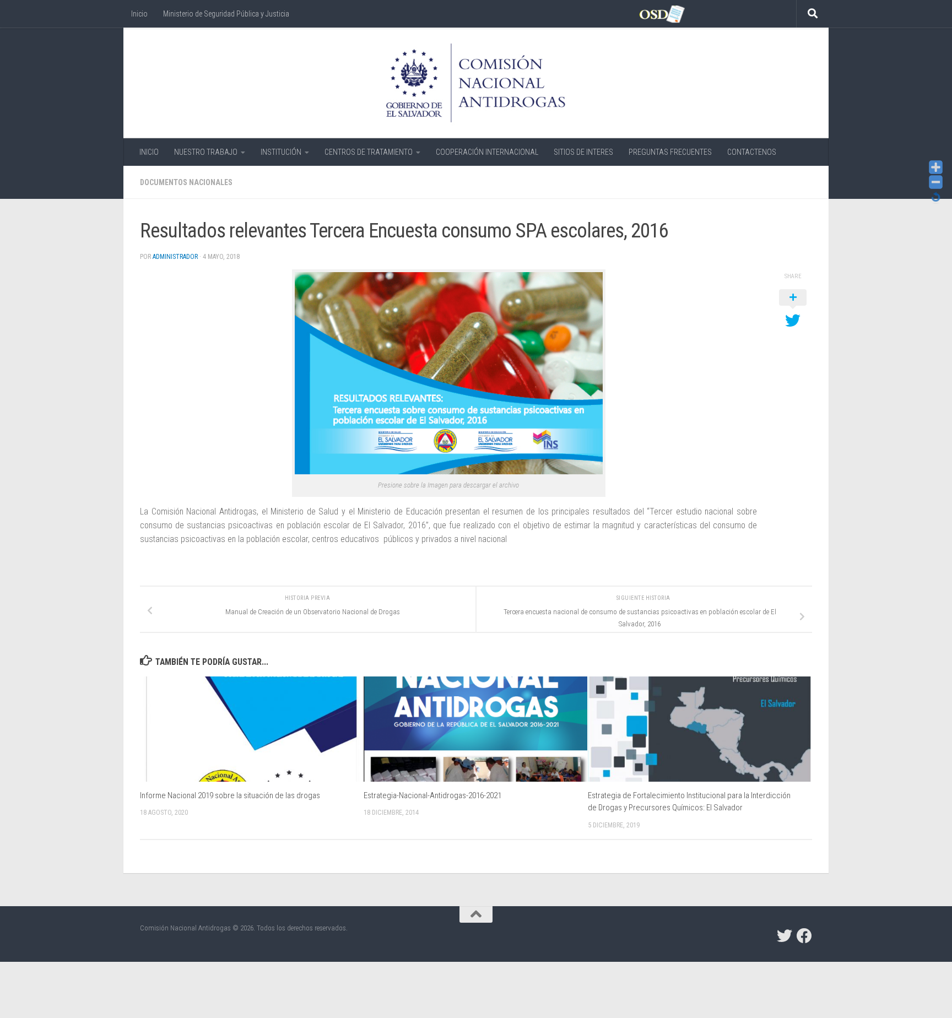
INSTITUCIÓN (281, 152)
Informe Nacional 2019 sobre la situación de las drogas (230, 795)
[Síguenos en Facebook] (804, 936)
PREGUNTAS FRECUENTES (670, 152)
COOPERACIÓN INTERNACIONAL (487, 152)
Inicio (139, 13)
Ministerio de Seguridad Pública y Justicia (226, 13)
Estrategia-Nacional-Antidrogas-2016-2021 (432, 795)
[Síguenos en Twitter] (784, 936)
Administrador (175, 257)
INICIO (149, 152)
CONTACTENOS (751, 152)
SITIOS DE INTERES (583, 152)
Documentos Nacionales (186, 182)
